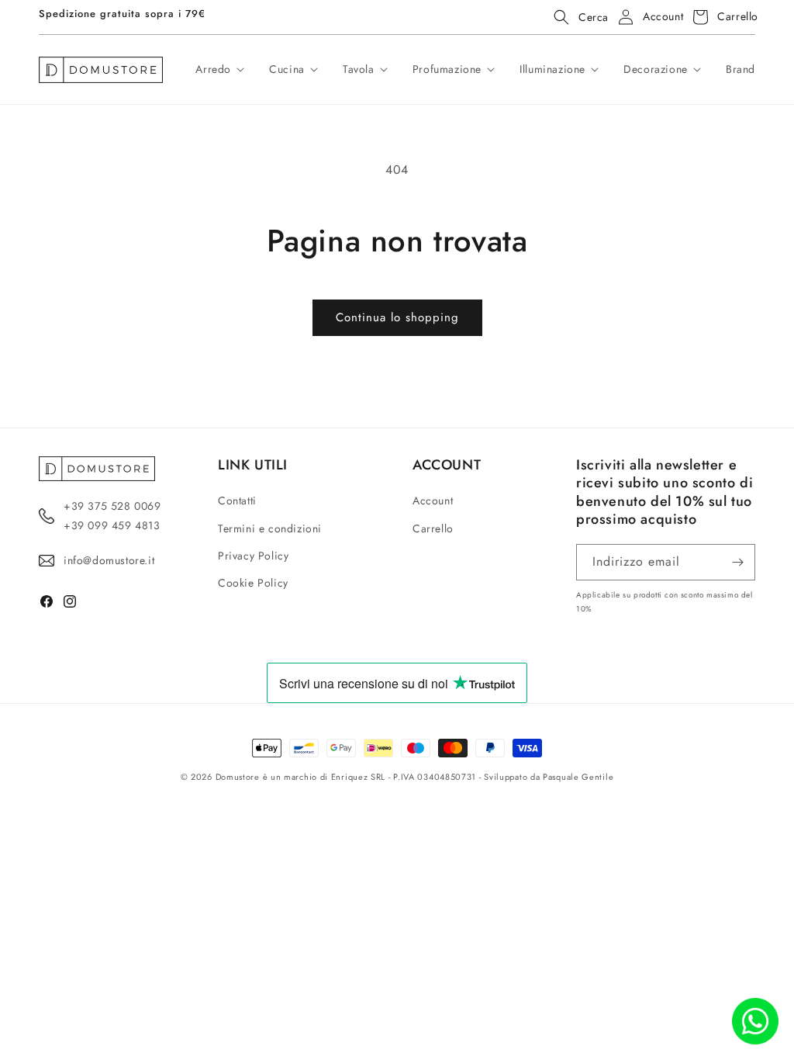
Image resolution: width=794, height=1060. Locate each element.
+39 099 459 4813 (112, 525)
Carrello (433, 528)
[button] (576, 17)
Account (433, 500)
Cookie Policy (253, 583)
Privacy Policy (253, 555)
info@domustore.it (109, 560)
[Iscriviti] (737, 562)
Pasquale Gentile (578, 777)
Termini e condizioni (270, 528)
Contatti (237, 500)
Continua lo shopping (397, 317)
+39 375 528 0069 (112, 506)
